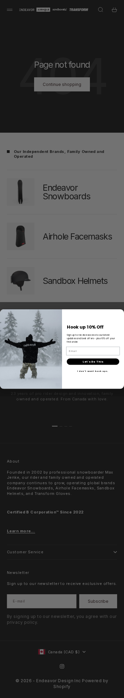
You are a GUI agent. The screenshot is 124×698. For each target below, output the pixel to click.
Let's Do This (93, 362)
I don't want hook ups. (93, 371)
